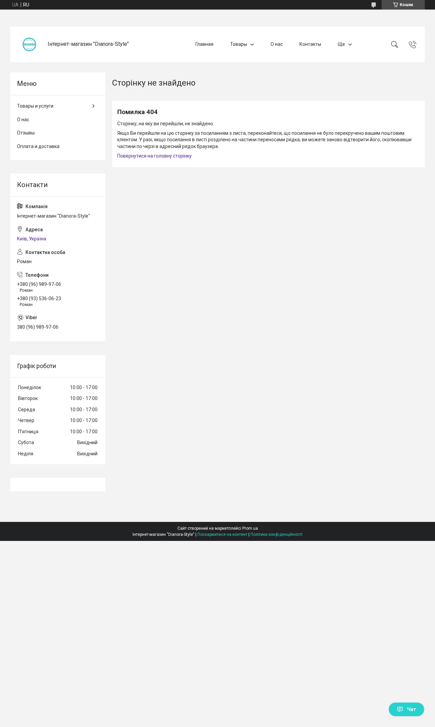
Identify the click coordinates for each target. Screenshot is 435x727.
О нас (277, 44)
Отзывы (26, 132)
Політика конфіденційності (276, 534)
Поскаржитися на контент (222, 534)
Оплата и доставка (38, 146)
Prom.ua (250, 528)
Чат (411, 709)
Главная (204, 44)
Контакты (310, 44)
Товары (238, 44)
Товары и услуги (35, 106)
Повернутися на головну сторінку (154, 156)
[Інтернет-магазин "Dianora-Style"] (29, 44)
